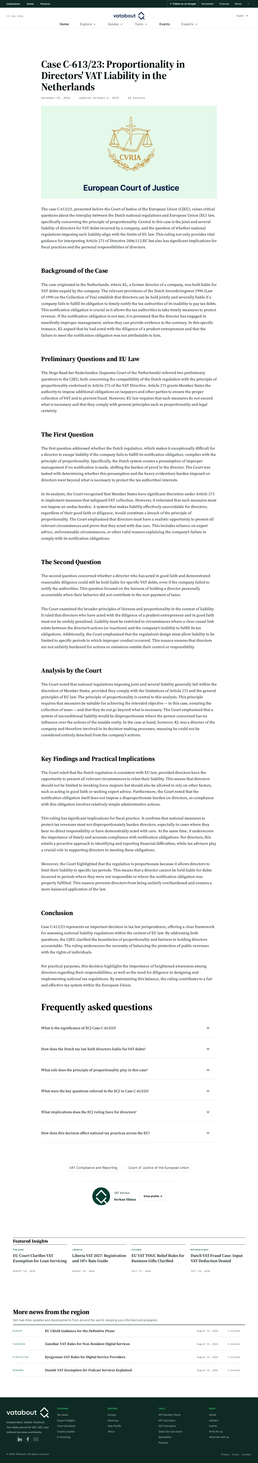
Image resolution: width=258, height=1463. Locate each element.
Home (64, 24)
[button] (183, 4)
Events (164, 24)
